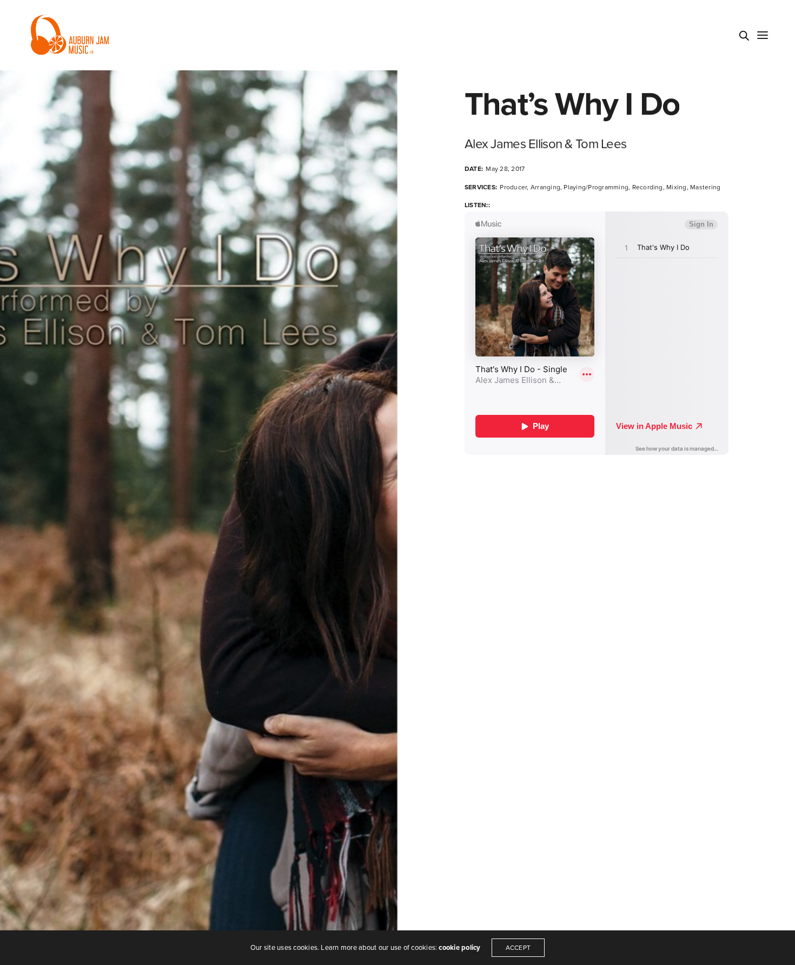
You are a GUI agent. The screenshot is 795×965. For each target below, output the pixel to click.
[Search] (744, 36)
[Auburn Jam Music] (69, 35)
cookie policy (459, 947)
